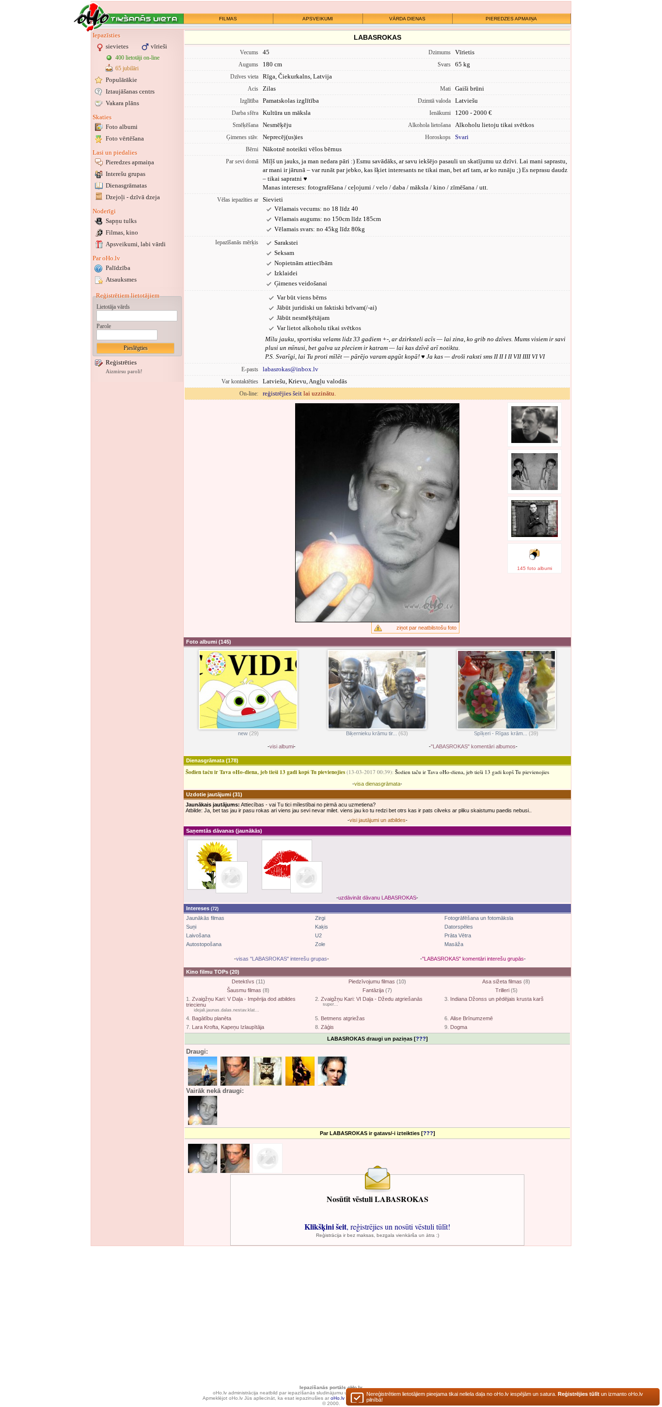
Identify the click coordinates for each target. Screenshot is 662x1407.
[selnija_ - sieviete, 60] (300, 1071)
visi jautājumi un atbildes (377, 820)
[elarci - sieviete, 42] (332, 1071)
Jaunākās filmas (205, 918)
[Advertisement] (137, 529)
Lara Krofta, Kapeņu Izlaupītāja (228, 1027)
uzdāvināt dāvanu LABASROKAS (377, 898)
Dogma (458, 1027)
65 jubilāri (127, 68)
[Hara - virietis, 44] (203, 1071)
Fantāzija (373, 990)
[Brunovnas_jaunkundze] (306, 877)
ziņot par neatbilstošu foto (426, 628)
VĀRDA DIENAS (407, 18)
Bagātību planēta (211, 1018)
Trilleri (502, 990)
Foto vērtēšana (125, 138)
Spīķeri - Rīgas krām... (500, 733)
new (243, 733)
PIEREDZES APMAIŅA (511, 18)
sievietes (117, 46)
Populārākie (121, 79)
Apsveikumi (136, 244)
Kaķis (321, 927)
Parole (103, 326)
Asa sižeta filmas (502, 981)
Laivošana (198, 935)
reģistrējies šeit (282, 393)
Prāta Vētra (457, 935)
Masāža (453, 944)
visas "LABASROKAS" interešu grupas (281, 959)
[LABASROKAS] (203, 1158)
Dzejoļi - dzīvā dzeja (133, 197)
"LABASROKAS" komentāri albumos (473, 746)
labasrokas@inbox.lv (290, 369)
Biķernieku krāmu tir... (371, 733)
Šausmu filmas (244, 990)
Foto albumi (122, 126)
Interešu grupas (125, 173)
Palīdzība (118, 267)
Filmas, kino (122, 232)
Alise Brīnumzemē (471, 1018)
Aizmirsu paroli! (124, 371)
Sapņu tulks (121, 220)
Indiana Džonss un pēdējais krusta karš (497, 999)
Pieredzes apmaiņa (130, 162)
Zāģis (327, 1027)
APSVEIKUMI (317, 18)
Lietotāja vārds (113, 306)
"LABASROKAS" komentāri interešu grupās (473, 959)
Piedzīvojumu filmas (371, 981)
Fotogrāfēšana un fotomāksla (478, 918)
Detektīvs (243, 981)
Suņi (191, 927)
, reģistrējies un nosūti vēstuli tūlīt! (377, 1226)
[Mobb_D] (235, 1158)
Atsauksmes (121, 279)
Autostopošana (203, 944)
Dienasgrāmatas (126, 185)
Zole (320, 944)
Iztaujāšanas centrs (130, 91)
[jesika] (267, 1158)
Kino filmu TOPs (207, 972)
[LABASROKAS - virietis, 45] (203, 1110)
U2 (318, 935)
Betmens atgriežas (343, 1018)
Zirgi (320, 918)
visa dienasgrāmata (377, 784)
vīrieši (159, 46)
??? (421, 1039)
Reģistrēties (121, 362)
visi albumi (281, 746)
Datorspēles (458, 927)
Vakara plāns (122, 103)
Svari (462, 137)
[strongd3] (231, 877)
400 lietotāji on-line (137, 57)
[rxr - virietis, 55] (267, 1071)
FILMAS (228, 18)
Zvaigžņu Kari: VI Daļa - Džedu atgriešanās (372, 999)
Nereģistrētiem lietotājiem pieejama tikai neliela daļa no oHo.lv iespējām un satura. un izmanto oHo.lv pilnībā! (504, 1397)
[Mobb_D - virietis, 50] (235, 1071)
